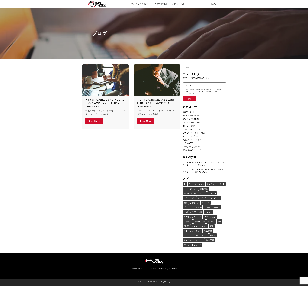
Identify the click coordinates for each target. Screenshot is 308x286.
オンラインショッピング (209, 198)
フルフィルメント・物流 (194, 133)
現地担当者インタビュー (194, 150)
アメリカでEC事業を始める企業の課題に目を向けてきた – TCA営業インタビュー (156, 101)
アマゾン (212, 193)
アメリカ (206, 203)
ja (185, 184)
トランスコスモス (149, 282)
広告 (212, 226)
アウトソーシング (196, 184)
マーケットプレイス (192, 136)
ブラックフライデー (193, 207)
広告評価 (208, 231)
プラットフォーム (212, 207)
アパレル (211, 221)
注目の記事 (188, 143)
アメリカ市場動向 (191, 119)
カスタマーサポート (192, 122)
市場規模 (188, 221)
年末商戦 (210, 240)
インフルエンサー (199, 226)
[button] (140, 4)
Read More (94, 121)
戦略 (186, 203)
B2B (219, 221)
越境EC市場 (199, 221)
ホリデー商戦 (196, 212)
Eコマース (194, 203)
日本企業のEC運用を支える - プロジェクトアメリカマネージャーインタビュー (104, 101)
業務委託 (204, 189)
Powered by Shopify (163, 282)
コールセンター (191, 189)
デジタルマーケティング (194, 129)
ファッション (210, 217)
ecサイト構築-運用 (191, 115)
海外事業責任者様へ (192, 146)
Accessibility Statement (167, 268)
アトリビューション (193, 231)
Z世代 (186, 226)
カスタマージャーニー (194, 240)
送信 (189, 98)
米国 (186, 212)
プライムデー (190, 198)
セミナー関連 (189, 126)
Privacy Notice (136, 268)
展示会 (213, 235)
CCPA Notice (150, 268)
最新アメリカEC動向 (192, 140)
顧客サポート (189, 112)
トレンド (208, 212)
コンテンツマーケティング (196, 235)
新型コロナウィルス (193, 217)
